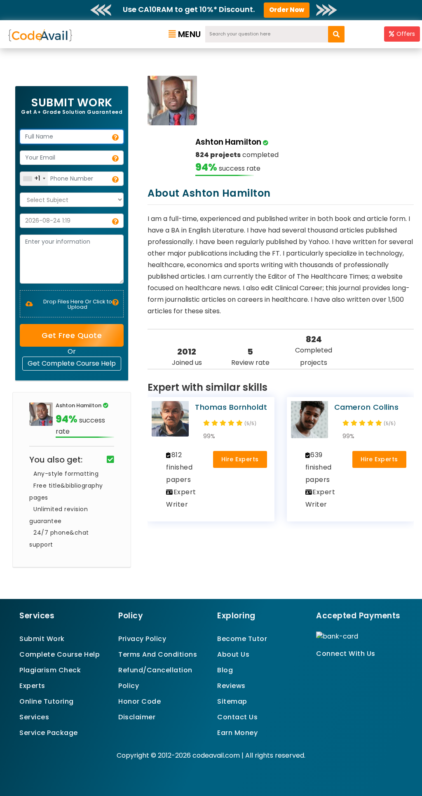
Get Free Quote (72, 335)
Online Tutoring (46, 701)
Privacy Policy (142, 638)
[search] (336, 34)
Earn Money (237, 732)
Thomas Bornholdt (231, 407)
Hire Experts (240, 459)
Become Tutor (242, 638)
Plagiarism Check (50, 670)
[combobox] (34, 178)
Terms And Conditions (157, 654)
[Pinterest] (329, 668)
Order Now (286, 9)
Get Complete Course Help (72, 363)
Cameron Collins (366, 407)
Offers (405, 34)
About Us (233, 654)
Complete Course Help (59, 654)
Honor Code (139, 701)
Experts (32, 685)
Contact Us (237, 717)
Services (34, 717)
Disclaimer (136, 717)
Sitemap (232, 701)
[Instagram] (339, 668)
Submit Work (42, 638)
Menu (189, 34)
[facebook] (318, 668)
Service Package (48, 732)
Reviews (231, 685)
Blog (225, 670)
